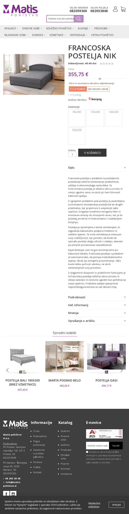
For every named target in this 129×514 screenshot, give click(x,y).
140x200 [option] (113, 112)
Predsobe (66, 449)
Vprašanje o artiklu (81, 321)
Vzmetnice (66, 473)
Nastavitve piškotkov (94, 504)
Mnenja (73, 313)
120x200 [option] (95, 112)
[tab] (97, 168)
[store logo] (20, 10)
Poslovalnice (40, 436)
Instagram (13, 494)
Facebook (6, 494)
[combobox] (64, 18)
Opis (71, 167)
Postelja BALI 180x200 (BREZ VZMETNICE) (23, 382)
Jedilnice (65, 444)
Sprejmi (116, 504)
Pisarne (65, 463)
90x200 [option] (77, 112)
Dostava (37, 462)
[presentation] (7, 370)
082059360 (78, 11)
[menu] (64, 31)
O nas (36, 431)
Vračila (37, 467)
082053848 (99, 11)
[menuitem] (10, 28)
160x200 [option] (77, 130)
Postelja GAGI (106, 380)
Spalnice (65, 431)
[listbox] (97, 127)
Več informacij (78, 305)
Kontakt (37, 472)
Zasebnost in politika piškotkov (39, 453)
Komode (65, 468)
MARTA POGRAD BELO (64, 380)
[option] (20, 372)
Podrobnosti (76, 297)
